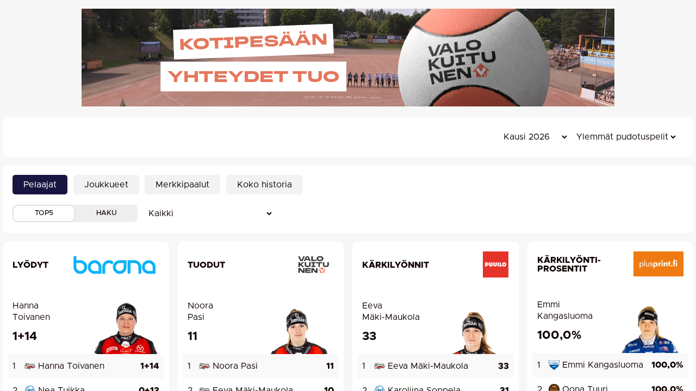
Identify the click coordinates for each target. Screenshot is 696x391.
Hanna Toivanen (31, 311)
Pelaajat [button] (40, 184)
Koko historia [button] (264, 184)
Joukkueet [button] (106, 184)
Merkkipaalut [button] (182, 184)
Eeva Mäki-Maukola (391, 311)
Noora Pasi (200, 311)
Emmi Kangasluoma (565, 310)
